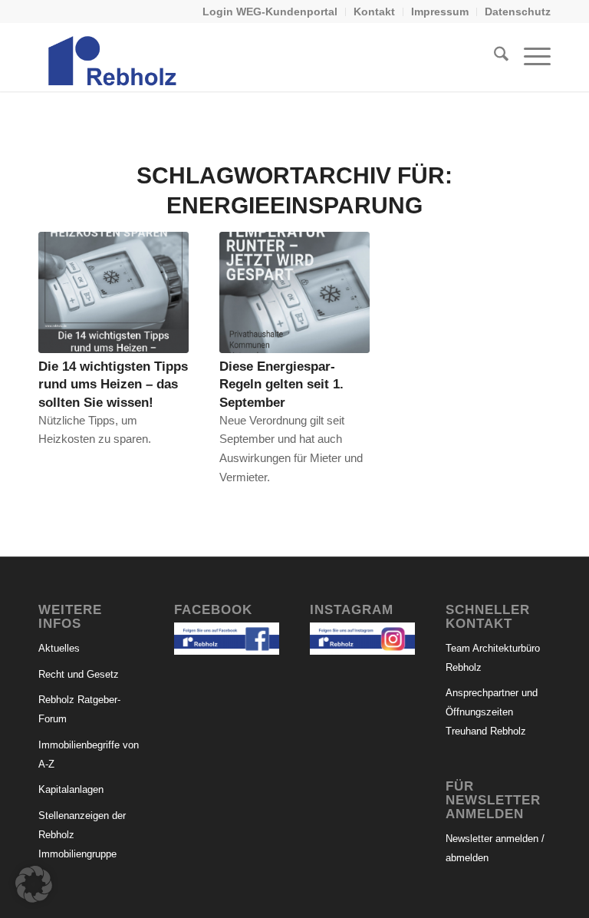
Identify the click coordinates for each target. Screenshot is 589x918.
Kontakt (374, 11)
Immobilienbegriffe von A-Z (88, 754)
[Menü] (529, 56)
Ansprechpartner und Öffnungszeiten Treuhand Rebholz (492, 712)
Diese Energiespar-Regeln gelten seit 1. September (281, 383)
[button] (33, 884)
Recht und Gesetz (78, 674)
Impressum (440, 11)
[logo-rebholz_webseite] (113, 56)
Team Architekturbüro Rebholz (493, 657)
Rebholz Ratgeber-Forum (79, 709)
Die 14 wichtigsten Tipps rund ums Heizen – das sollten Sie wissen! (113, 383)
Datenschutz (518, 11)
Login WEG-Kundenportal (269, 11)
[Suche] (493, 56)
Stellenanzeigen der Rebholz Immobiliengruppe (82, 835)
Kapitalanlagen (71, 789)
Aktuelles (59, 648)
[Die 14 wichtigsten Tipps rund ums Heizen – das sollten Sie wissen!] (113, 292)
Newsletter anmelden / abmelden (495, 848)
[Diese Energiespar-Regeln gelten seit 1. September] (294, 292)
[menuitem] (270, 12)
